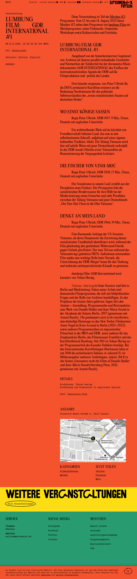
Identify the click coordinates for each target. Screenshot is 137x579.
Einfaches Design (91, 2)
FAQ (92, 548)
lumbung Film (117, 25)
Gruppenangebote (100, 539)
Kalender (95, 530)
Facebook (101, 475)
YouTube (52, 539)
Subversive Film (77, 394)
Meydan (64, 475)
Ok (128, 571)
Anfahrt (10, 64)
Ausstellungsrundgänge (103, 535)
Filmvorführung (69, 471)
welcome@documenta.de (18, 536)
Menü (8, 2)
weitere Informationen (67, 575)
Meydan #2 (117, 17)
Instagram (54, 526)
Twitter (100, 471)
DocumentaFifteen (121, 4)
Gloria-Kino (19, 50)
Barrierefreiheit (100, 544)
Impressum (46, 575)
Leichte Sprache (47, 2)
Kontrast (72, 2)
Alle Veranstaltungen (20, 503)
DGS (61, 2)
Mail (98, 479)
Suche (32, 2)
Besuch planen (98, 526)
